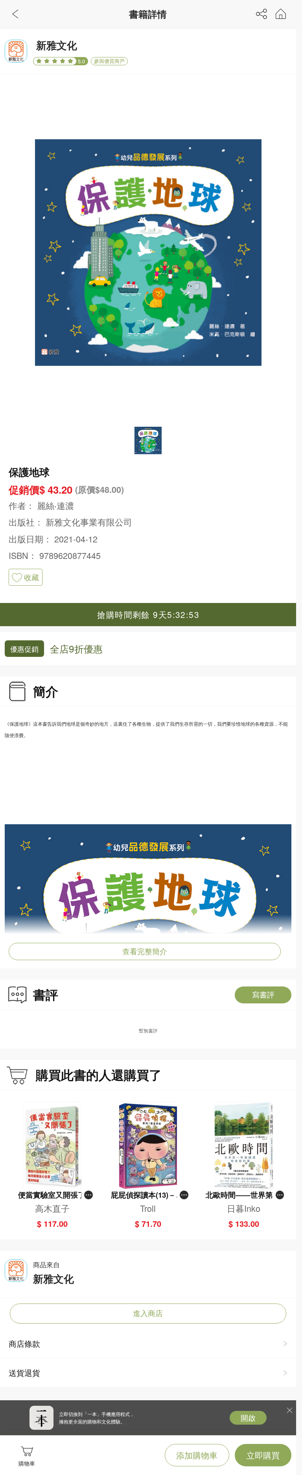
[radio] (40, 61)
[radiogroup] (55, 61)
